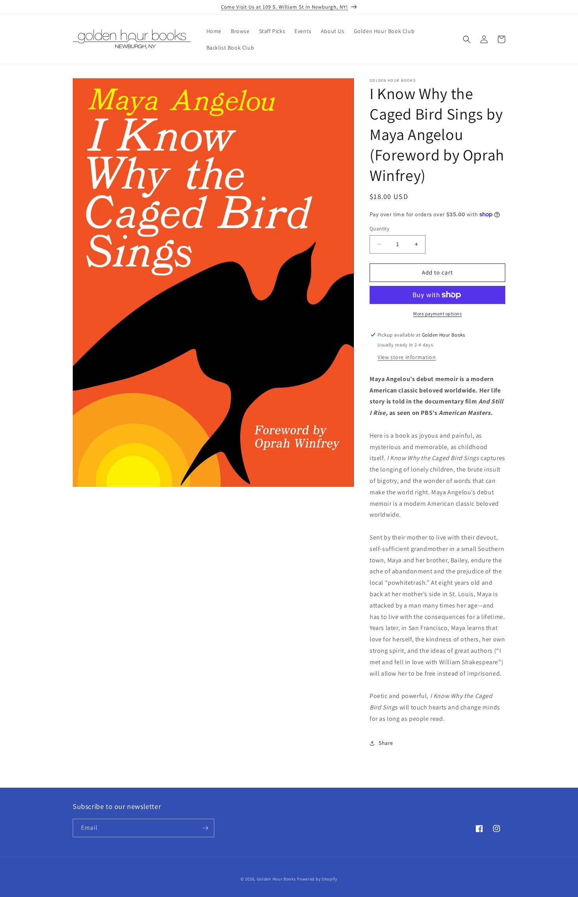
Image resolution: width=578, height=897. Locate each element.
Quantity (379, 228)
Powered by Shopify (317, 879)
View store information (406, 357)
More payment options (437, 314)
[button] (466, 39)
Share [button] (386, 742)
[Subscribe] (205, 828)
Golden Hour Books (276, 879)
